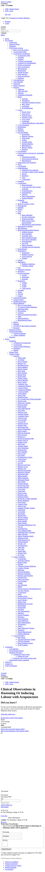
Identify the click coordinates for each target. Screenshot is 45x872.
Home (7, 39)
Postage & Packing (11, 864)
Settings (3, 675)
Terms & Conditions (11, 862)
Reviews (4, 822)
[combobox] (10, 31)
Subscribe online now (8, 714)
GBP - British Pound (12, 9)
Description (4, 807)
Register (7, 21)
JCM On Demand (11, 666)
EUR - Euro (9, 11)
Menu (3, 35)
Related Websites (10, 867)
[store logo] (19, 18)
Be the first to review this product (12, 718)
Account (3, 673)
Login (7, 23)
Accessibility (9, 869)
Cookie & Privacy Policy (13, 865)
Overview (4, 816)
